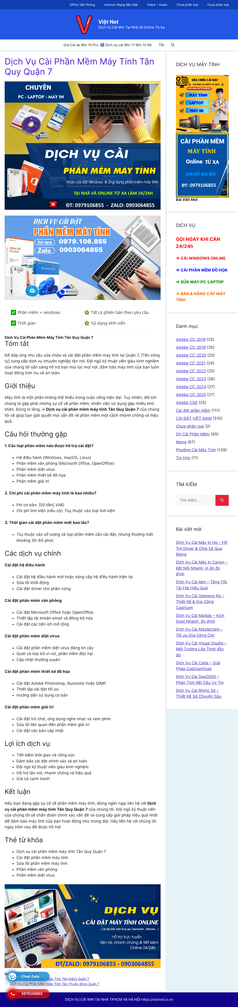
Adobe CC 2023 (191, 379)
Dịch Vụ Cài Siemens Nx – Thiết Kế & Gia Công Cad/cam (200, 602)
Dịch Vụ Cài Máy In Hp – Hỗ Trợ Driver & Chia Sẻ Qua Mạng (201, 548)
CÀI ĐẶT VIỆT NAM (194, 418)
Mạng (181, 442)
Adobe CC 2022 (191, 371)
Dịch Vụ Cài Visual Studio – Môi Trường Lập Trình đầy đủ (201, 649)
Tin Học (183, 457)
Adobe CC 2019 (191, 347)
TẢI (161, 45)
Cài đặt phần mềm (193, 410)
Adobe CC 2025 (191, 394)
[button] (173, 44)
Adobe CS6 (187, 402)
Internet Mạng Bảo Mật (121, 4)
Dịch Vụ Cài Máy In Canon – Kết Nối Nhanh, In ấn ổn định (202, 568)
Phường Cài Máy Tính (196, 450)
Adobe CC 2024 (191, 386)
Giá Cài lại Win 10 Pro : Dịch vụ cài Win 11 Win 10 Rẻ (107, 45)
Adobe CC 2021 (190, 363)
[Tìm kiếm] (222, 500)
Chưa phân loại (187, 4)
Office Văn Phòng (82, 4)
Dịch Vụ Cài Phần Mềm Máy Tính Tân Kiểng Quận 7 (49, 979)
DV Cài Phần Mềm (193, 434)
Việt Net (108, 22)
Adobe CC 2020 (191, 355)
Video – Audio (157, 4)
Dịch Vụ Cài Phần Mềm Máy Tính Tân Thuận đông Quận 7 (54, 984)
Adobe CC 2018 (190, 339)
